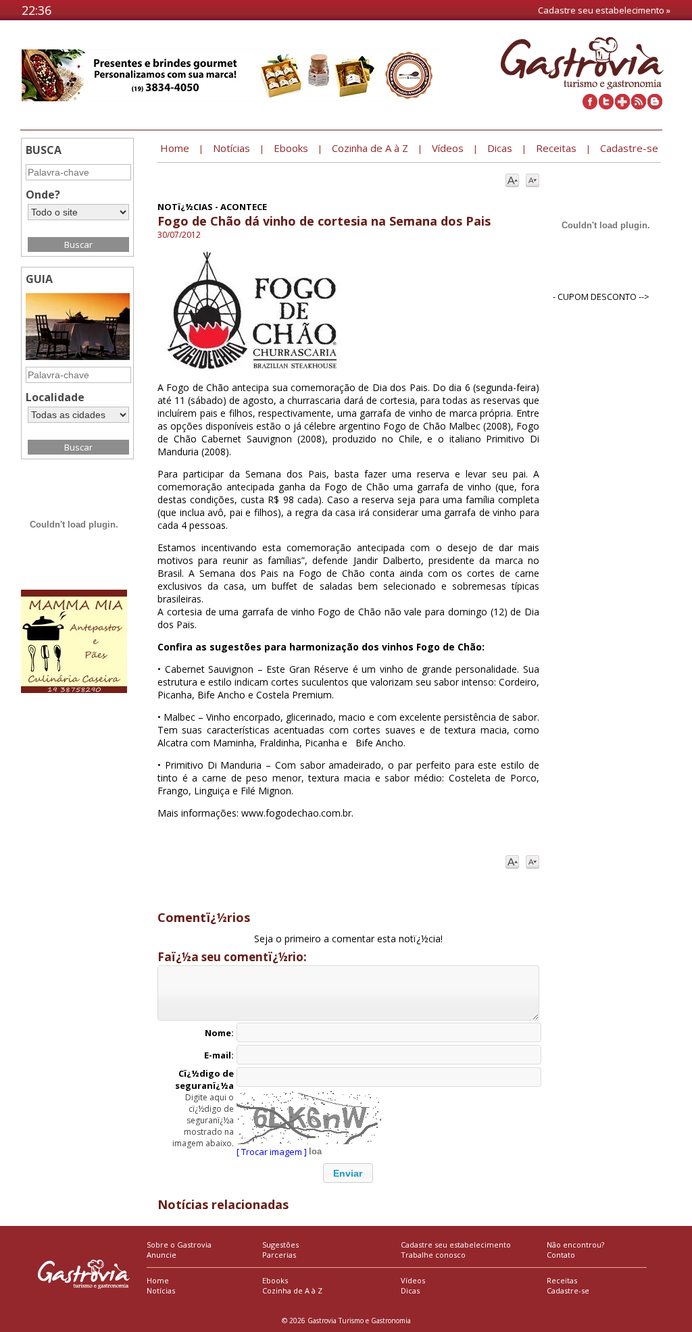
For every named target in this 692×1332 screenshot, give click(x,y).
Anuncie (161, 1255)
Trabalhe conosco (433, 1255)
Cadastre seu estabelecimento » (604, 10)
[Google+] (622, 106)
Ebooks (275, 1280)
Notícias (161, 1290)
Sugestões (280, 1244)
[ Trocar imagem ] (272, 1152)
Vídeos (413, 1280)
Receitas (562, 1280)
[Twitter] (606, 106)
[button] (348, 1173)
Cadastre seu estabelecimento (456, 1244)
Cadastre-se (568, 1290)
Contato (561, 1255)
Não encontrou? (575, 1244)
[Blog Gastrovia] (654, 106)
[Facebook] (590, 106)
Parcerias (279, 1255)
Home (158, 1280)
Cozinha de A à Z (292, 1290)
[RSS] (638, 106)
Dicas (410, 1290)
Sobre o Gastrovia (179, 1244)
